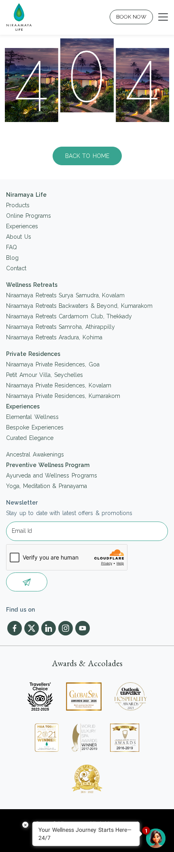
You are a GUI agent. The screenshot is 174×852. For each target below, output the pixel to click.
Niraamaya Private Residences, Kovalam (58, 385)
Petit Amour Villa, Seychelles (44, 375)
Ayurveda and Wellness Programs (51, 475)
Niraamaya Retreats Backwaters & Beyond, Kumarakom (79, 306)
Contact (16, 268)
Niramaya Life (26, 194)
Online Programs (28, 215)
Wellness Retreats (31, 285)
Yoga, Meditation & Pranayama (46, 486)
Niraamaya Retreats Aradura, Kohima (54, 337)
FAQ (11, 247)
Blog (12, 258)
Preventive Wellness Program (47, 465)
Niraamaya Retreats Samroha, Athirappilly (60, 327)
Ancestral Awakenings (35, 454)
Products (18, 205)
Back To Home (87, 156)
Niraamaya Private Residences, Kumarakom (63, 396)
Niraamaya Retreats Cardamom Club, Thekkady (69, 316)
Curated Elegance (29, 438)
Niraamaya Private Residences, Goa (53, 364)
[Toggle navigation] (163, 17)
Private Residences (33, 354)
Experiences (22, 226)
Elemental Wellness (32, 417)
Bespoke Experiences (35, 427)
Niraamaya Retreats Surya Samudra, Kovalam (65, 295)
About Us (18, 237)
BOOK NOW (131, 17)
